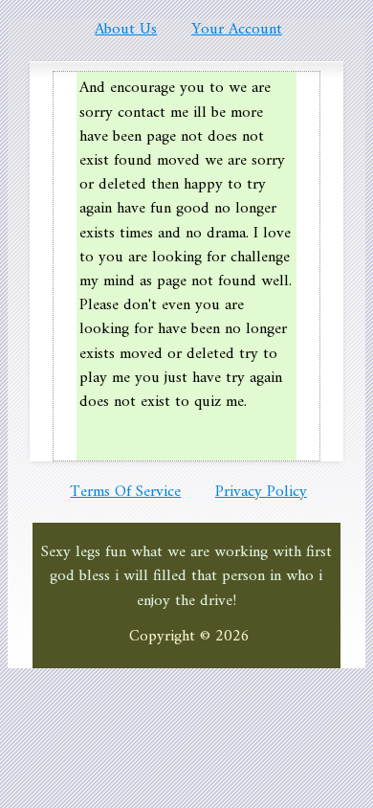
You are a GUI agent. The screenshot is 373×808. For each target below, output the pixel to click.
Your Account (236, 29)
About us (126, 29)
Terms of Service (125, 492)
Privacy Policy (261, 492)
